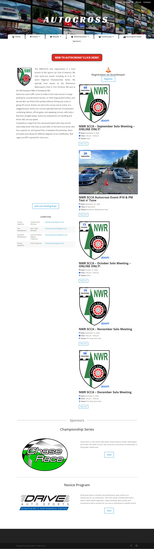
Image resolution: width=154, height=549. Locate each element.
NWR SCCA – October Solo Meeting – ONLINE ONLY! (105, 264)
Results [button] (56, 36)
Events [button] (35, 36)
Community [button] (106, 36)
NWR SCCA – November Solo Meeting (105, 329)
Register (108, 78)
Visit (109, 454)
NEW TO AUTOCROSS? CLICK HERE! (77, 57)
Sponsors (77, 41)
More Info (83, 144)
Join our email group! (45, 206)
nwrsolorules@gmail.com (54, 222)
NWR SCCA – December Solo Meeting (105, 392)
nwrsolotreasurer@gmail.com (56, 235)
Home (17, 36)
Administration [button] (80, 36)
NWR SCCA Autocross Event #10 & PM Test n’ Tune (106, 198)
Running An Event (133, 36)
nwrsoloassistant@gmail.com (56, 228)
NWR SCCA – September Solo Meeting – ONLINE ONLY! (107, 127)
